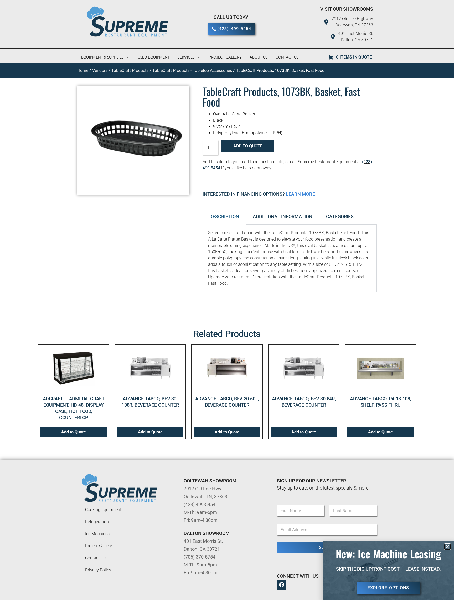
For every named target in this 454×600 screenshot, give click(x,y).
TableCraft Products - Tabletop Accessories (192, 70)
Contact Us (287, 57)
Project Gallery (225, 57)
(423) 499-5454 (199, 504)
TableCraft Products (129, 70)
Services (186, 57)
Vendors (99, 70)
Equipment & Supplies (102, 57)
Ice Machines (97, 533)
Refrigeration (97, 521)
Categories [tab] (340, 216)
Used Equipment (154, 57)
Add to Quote (247, 146)
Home (82, 70)
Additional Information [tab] (282, 216)
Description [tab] (224, 216)
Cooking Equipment (103, 509)
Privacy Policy (98, 569)
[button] (447, 546)
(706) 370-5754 (199, 557)
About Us (259, 57)
